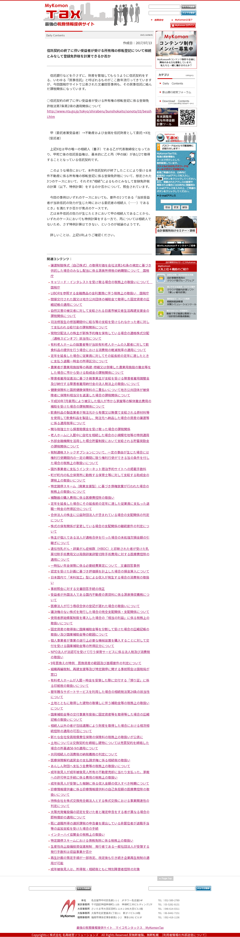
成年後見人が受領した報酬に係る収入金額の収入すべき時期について (100, 783)
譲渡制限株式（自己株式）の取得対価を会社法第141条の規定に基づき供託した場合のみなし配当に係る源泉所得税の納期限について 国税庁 (101, 270)
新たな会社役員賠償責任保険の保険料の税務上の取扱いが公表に (97, 736)
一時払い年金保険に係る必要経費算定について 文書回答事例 (95, 565)
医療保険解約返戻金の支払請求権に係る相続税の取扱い (90, 760)
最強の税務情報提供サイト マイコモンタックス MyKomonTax (120, 927)
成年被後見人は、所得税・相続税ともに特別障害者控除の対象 (95, 869)
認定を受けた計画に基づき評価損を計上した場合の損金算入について (100, 571)
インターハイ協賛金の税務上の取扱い (78, 834)
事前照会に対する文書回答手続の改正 (78, 588)
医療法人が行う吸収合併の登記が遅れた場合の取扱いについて (95, 605)
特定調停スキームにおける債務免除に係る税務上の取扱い (92, 840)
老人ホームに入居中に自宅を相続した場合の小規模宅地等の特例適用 (100, 435)
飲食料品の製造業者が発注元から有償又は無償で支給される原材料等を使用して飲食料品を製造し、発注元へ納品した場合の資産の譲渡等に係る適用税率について (100, 417)
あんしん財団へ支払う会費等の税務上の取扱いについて (90, 765)
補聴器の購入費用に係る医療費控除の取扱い (82, 497)
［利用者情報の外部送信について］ (185, 935)
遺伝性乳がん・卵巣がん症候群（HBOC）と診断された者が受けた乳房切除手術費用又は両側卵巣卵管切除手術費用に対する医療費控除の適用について (100, 554)
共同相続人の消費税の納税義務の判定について (84, 754)
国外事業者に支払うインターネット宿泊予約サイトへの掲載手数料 (98, 468)
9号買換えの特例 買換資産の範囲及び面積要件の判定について (96, 663)
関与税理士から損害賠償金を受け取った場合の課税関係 (90, 429)
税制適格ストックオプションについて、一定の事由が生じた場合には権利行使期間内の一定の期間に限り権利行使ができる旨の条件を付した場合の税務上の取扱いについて (100, 457)
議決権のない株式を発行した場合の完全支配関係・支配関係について (100, 611)
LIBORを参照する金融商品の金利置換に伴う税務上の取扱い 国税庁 (100, 293)
